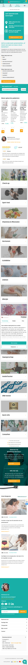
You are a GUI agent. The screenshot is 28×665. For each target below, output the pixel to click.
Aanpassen (13, 346)
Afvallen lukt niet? (6, 63)
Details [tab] (14, 320)
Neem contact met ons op (13, 142)
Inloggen (10, 6)
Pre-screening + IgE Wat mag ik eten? (14, 109)
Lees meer (16, 86)
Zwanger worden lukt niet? (8, 70)
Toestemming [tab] (5, 320)
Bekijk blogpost (4, 531)
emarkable (21, 658)
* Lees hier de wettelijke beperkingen (8, 614)
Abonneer (22, 611)
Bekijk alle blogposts (22, 496)
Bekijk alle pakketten (7, 81)
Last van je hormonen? (7, 61)
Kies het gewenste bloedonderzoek (10, 89)
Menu (2, 2)
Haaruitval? (5, 73)
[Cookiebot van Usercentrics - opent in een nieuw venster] (21, 317)
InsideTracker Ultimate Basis (23, 108)
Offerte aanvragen (17, 5)
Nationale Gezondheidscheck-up (4, 109)
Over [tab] (23, 320)
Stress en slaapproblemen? (8, 77)
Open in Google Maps (16, 643)
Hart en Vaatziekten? (7, 65)
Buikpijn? (4, 59)
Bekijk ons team (12, 481)
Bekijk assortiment (15, 37)
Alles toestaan (14, 342)
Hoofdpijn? (5, 75)
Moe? (4, 57)
